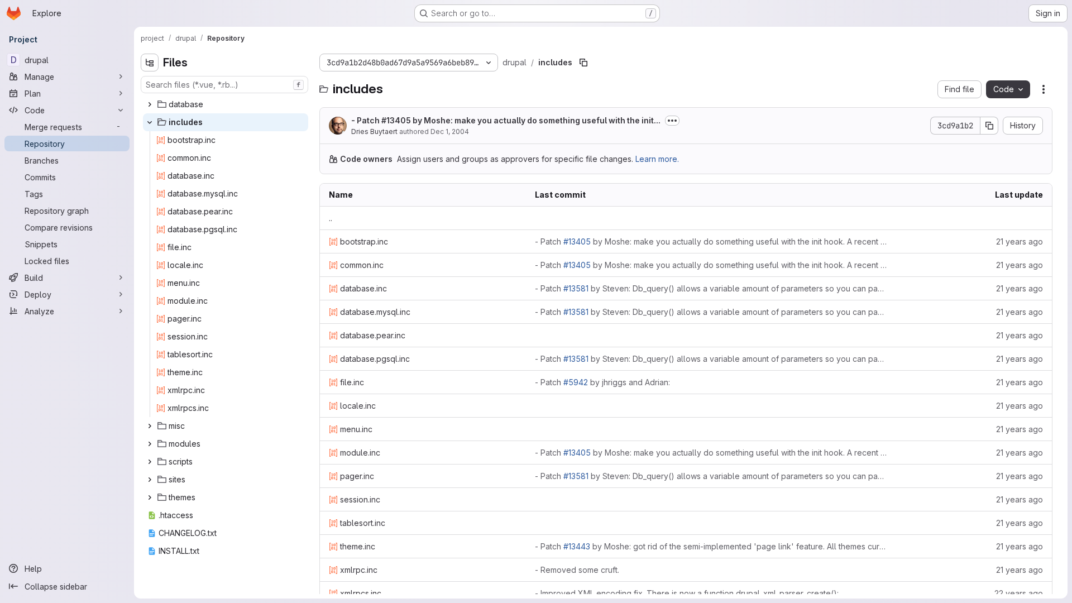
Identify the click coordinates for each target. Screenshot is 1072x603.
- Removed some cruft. (577, 570)
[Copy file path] (583, 62)
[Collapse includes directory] (149, 122)
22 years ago (1018, 593)
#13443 (576, 546)
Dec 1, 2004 (449, 131)
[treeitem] (225, 104)
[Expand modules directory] (149, 444)
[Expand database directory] (149, 104)
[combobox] (224, 84)
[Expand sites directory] (149, 479)
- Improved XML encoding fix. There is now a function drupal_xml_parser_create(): (687, 593)
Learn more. (657, 159)
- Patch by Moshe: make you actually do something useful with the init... (506, 120)
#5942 (575, 382)
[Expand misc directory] (149, 426)
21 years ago (1019, 241)
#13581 (575, 288)
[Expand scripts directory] (149, 461)
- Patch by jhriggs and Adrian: (602, 382)
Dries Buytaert (374, 131)
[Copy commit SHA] (989, 126)
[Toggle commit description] (672, 121)
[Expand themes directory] (149, 497)
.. (330, 218)
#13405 (396, 120)
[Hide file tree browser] (150, 62)
